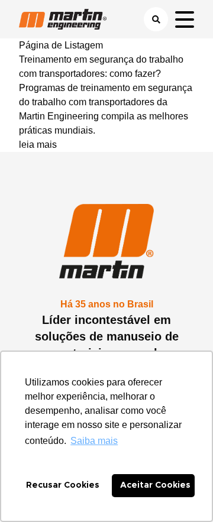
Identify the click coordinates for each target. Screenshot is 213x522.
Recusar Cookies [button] (62, 485)
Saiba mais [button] (94, 441)
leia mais (38, 145)
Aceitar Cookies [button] (155, 485)
